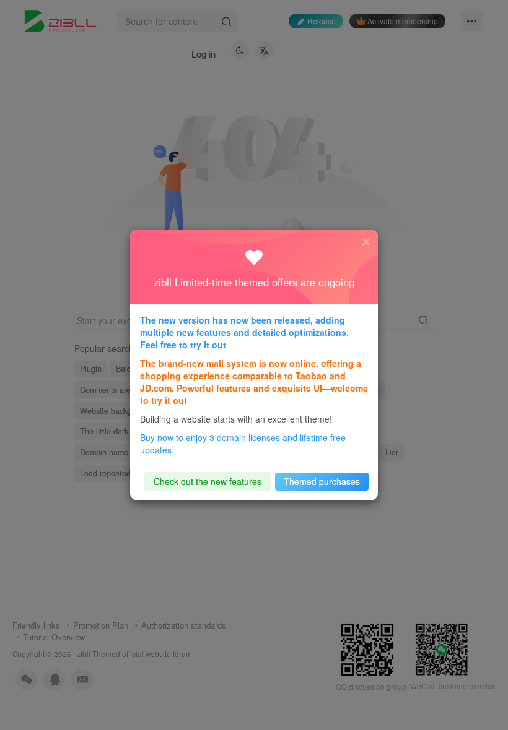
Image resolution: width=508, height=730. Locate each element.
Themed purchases (322, 481)
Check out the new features (207, 481)
